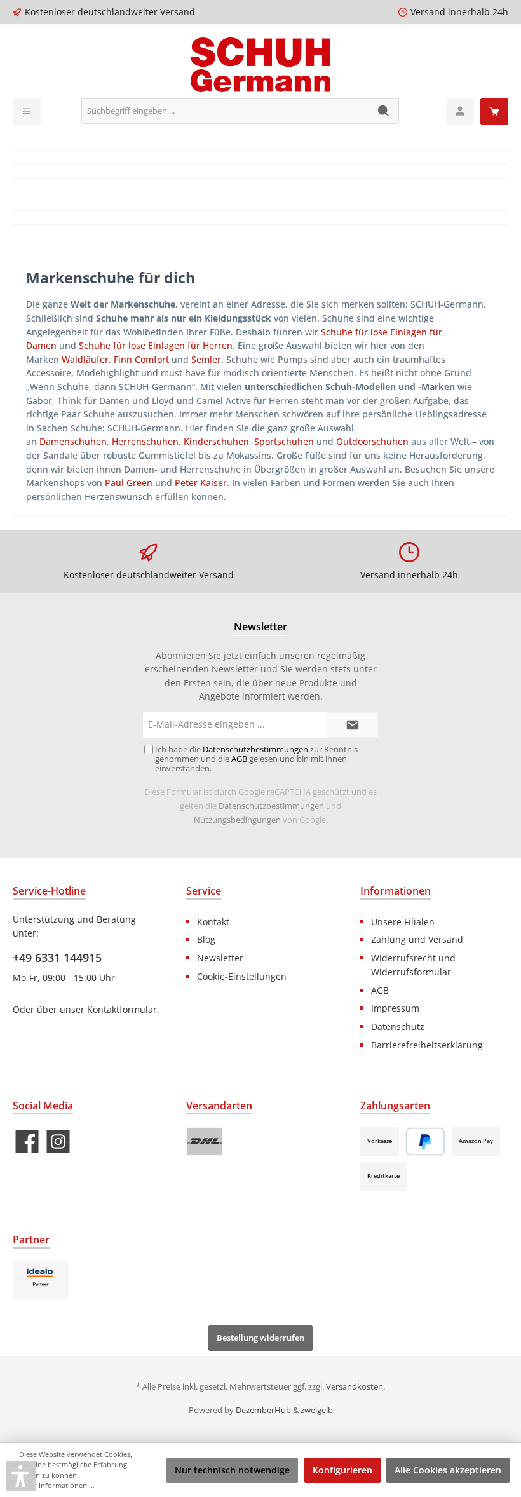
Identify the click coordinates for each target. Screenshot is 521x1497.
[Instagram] (58, 1141)
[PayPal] (425, 1141)
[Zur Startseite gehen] (260, 64)
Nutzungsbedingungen (237, 820)
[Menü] (27, 111)
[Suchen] (384, 111)
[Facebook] (27, 1141)
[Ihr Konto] (460, 111)
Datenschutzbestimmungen (271, 806)
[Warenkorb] (494, 111)
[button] (21, 1476)
